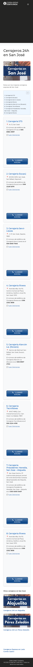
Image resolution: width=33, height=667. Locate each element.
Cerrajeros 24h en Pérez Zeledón (16, 630)
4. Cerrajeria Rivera (10, 102)
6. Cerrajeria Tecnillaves (12, 106)
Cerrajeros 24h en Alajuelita (14, 610)
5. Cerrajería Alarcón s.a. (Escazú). (15, 104)
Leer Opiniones (14, 135)
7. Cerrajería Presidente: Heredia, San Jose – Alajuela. (15, 110)
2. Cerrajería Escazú (10, 97)
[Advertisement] (16, 26)
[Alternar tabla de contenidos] (27, 92)
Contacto (21, 660)
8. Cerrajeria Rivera (10, 113)
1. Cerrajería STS (9, 95)
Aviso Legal (13, 660)
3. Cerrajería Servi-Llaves (12, 100)
